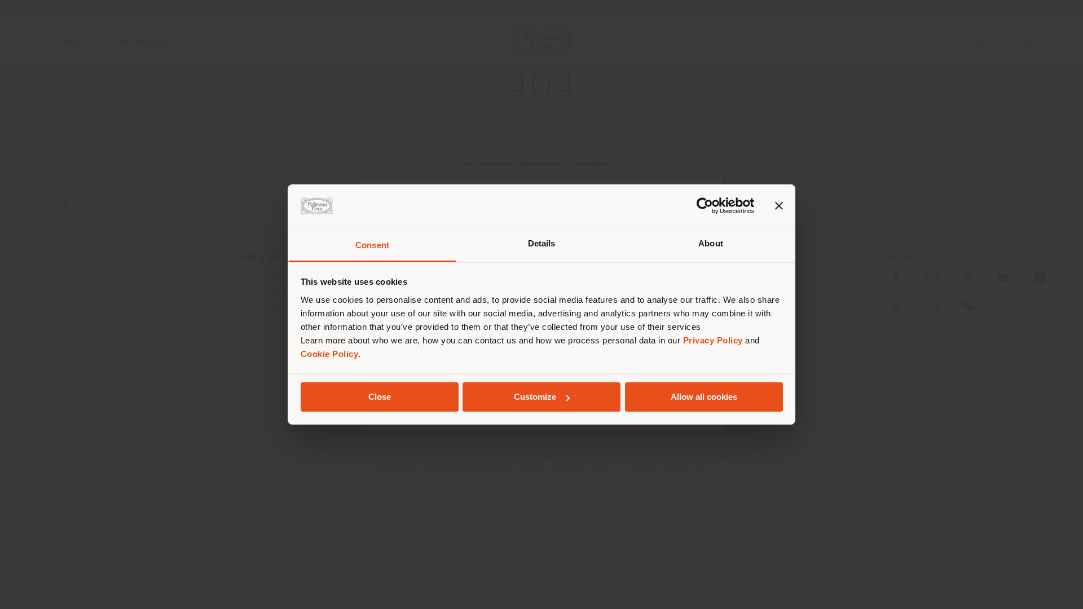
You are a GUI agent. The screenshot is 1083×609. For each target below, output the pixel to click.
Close (379, 396)
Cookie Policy (330, 354)
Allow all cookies (704, 396)
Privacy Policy (713, 340)
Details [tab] (542, 243)
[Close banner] (779, 206)
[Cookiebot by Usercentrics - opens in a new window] (704, 205)
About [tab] (710, 243)
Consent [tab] (372, 245)
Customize (535, 396)
